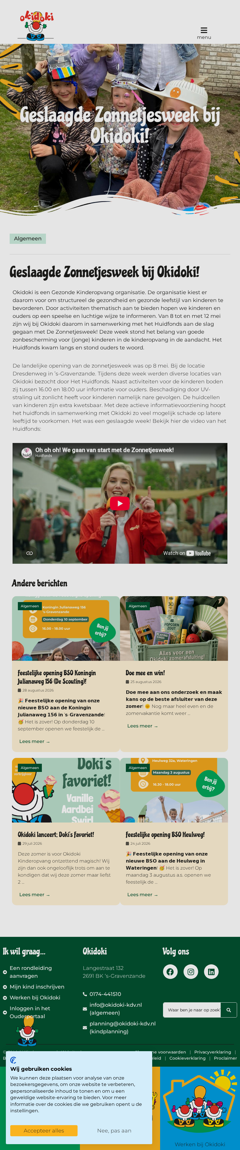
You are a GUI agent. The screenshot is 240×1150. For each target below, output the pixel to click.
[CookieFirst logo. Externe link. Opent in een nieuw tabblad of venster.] (13, 1060)
